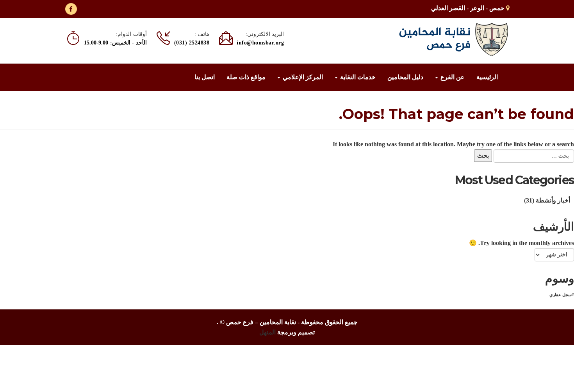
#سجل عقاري (561, 295)
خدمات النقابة (357, 77)
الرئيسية (487, 77)
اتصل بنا (204, 77)
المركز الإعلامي (302, 77)
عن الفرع (452, 77)
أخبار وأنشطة (553, 200)
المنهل (267, 332)
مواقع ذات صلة (246, 77)
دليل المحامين (405, 77)
